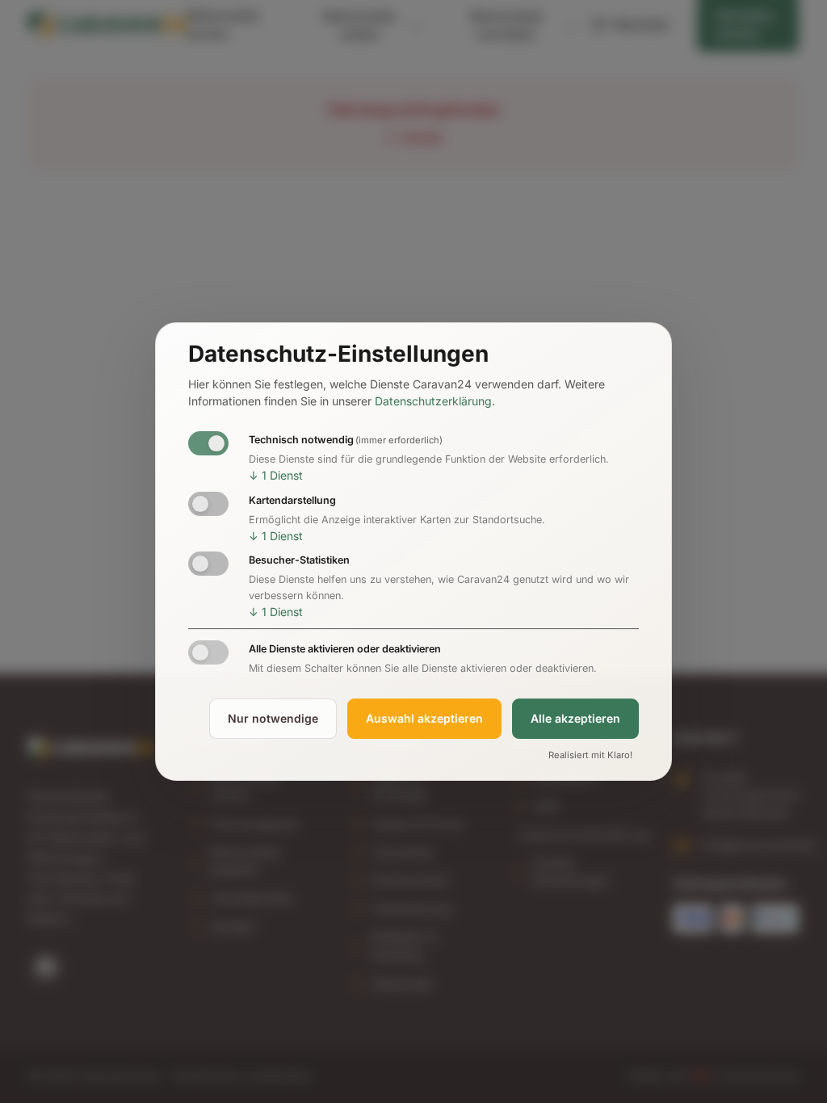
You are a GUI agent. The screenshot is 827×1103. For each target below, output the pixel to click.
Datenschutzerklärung (433, 402)
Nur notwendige (273, 718)
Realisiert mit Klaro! (590, 755)
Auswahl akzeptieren (424, 718)
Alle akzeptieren (575, 718)
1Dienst (276, 475)
